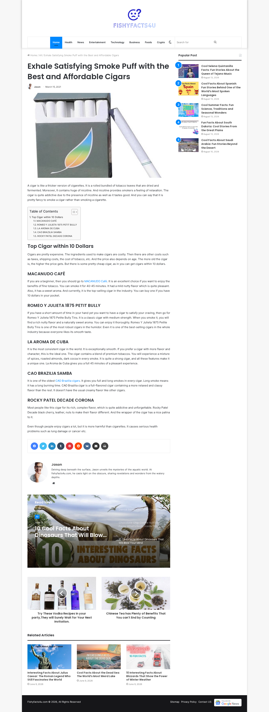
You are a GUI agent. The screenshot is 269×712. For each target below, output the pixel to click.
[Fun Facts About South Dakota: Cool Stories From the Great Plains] (188, 127)
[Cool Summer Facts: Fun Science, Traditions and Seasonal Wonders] (188, 110)
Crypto (161, 42)
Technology (117, 42)
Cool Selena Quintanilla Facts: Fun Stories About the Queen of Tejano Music (220, 70)
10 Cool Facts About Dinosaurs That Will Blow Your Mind (69, 531)
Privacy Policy (189, 701)
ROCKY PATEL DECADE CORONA (54, 236)
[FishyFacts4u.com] (134, 18)
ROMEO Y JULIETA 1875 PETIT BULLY (57, 224)
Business (134, 42)
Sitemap (174, 701)
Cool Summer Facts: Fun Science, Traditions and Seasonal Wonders (217, 108)
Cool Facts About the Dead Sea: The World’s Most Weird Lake (98, 674)
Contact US (204, 701)
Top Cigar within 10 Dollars (47, 217)
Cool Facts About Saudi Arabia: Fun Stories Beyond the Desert (219, 144)
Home (56, 42)
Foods (148, 42)
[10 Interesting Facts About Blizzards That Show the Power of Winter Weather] (148, 656)
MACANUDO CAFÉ (46, 220)
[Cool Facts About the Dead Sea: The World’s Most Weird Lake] (99, 656)
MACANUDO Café (95, 281)
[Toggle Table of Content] (73, 212)
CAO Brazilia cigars (67, 380)
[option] (98, 531)
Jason (37, 86)
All (40, 55)
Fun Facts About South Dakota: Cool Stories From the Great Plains (219, 126)
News (80, 42)
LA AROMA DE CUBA (48, 228)
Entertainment (97, 42)
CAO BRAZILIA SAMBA (49, 232)
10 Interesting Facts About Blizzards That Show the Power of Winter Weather (146, 676)
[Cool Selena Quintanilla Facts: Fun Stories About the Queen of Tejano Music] (188, 71)
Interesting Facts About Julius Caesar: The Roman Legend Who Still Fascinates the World (49, 676)
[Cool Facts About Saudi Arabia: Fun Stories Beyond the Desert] (188, 145)
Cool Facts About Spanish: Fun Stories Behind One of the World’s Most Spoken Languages (221, 89)
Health (68, 42)
